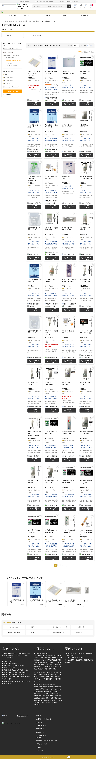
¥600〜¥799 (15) (8, 80)
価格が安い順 (48, 45)
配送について (40, 729)
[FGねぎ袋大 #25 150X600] (34, 488)
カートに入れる (35, 104)
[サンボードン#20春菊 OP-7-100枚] (52, 236)
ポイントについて (41, 735)
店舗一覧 (38, 716)
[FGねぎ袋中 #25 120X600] (86, 236)
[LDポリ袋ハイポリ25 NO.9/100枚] (52, 439)
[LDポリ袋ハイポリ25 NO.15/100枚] (52, 537)
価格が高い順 (56, 45)
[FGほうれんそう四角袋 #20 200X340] (86, 439)
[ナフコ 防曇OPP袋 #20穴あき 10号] (52, 133)
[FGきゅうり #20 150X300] (86, 390)
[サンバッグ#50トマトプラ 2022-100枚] (86, 339)
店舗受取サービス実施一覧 (43, 719)
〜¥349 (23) (7, 74)
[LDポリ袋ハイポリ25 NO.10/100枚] (69, 488)
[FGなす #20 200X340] (69, 390)
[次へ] (90, 594)
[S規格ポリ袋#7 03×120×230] (69, 185)
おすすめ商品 (48, 16)
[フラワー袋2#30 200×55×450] (69, 133)
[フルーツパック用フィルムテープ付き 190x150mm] (34, 81)
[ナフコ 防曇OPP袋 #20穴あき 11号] (34, 133)
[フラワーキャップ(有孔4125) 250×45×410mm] (52, 339)
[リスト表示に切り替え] (91, 45)
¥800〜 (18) (7, 83)
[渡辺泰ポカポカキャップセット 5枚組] (69, 439)
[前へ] (6, 594)
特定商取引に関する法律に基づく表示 (46, 741)
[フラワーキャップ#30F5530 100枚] (86, 288)
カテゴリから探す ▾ (11, 16)
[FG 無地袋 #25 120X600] (34, 390)
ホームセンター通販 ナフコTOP (10, 21)
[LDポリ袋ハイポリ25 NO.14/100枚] (34, 537)
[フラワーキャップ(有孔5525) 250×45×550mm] (34, 439)
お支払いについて (41, 725)
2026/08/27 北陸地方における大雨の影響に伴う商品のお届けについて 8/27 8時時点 (31, 12)
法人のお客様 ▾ (84, 16)
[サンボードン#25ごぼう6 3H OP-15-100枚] (86, 537)
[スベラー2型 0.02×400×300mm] (69, 81)
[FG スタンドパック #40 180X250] (52, 185)
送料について (74, 648)
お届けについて (44, 648)
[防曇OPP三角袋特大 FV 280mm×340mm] (34, 339)
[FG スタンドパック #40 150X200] (69, 339)
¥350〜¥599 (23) (8, 77)
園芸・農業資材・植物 (25, 21)
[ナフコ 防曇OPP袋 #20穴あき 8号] (52, 81)
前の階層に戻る (14, 627)
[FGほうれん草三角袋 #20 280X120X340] (86, 185)
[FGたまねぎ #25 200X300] (52, 288)
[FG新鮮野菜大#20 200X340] (86, 133)
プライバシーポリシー (42, 744)
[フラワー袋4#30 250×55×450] (69, 236)
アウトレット (66, 16)
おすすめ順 (36, 45)
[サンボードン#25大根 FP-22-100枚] (69, 537)
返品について (40, 732)
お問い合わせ (40, 750)
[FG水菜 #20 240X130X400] (52, 390)
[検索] (69, 6)
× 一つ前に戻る (7, 95)
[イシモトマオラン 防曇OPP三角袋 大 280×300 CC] (34, 185)
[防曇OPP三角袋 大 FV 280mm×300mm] (34, 236)
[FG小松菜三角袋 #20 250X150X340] (52, 488)
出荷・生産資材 (36, 21)
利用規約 (38, 737)
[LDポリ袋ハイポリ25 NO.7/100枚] (86, 81)
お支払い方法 (11, 648)
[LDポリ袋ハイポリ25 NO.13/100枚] (86, 488)
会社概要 (38, 747)
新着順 (42, 45)
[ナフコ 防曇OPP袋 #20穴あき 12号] (34, 288)
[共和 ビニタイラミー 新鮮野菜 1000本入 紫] (69, 288)
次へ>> (64, 565)
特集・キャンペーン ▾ (30, 16)
